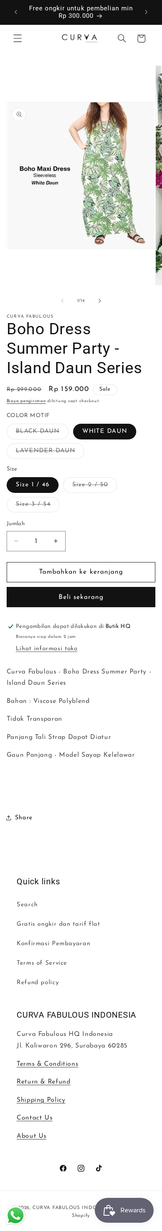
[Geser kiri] (62, 301)
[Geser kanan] (100, 301)
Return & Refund (43, 1082)
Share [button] (24, 818)
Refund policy (38, 983)
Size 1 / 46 (33, 485)
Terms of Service (42, 963)
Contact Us (34, 1118)
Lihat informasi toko (47, 649)
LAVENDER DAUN (50, 453)
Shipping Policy (41, 1100)
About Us (32, 1136)
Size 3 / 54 (38, 506)
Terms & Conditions (47, 1064)
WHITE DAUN (104, 431)
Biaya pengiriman (26, 401)
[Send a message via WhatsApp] (15, 1215)
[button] (17, 38)
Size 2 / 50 (94, 487)
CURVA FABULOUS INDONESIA (73, 1207)
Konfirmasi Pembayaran (53, 944)
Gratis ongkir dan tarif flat (58, 924)
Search (27, 905)
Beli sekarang (81, 597)
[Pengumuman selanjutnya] (146, 12)
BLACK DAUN (42, 433)
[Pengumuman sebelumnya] (16, 12)
